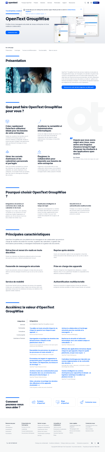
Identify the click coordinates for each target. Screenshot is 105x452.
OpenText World (57, 431)
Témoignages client (74, 428)
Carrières (8, 425)
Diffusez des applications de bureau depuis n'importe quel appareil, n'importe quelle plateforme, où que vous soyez (76, 351)
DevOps (40, 435)
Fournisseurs (9, 433)
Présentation (9, 50)
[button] (26, 2)
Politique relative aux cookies (68, 443)
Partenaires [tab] (21, 328)
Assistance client (90, 430)
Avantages (17, 50)
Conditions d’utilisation (54, 443)
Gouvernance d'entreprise (28, 433)
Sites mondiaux (89, 428)
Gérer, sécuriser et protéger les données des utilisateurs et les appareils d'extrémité (43, 383)
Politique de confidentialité (41, 443)
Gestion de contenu (42, 431)
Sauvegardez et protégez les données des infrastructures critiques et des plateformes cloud (44, 340)
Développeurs (9, 427)
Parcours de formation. (75, 430)
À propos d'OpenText (41, 402)
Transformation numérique (44, 433)
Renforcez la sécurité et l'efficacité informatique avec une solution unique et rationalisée (76, 340)
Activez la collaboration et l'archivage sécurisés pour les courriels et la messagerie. (74, 330)
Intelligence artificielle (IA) (44, 427)
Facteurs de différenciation (29, 50)
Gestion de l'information (43, 425)
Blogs (55, 435)
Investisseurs (9, 429)
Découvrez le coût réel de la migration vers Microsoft (79, 87)
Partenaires (8, 431)
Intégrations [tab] (21, 321)
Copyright (53, 446)
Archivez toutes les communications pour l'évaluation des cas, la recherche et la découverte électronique (44, 373)
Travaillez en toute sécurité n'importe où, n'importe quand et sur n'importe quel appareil (44, 330)
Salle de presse (57, 427)
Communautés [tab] (21, 335)
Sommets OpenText (58, 433)
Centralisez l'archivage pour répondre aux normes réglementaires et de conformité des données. (76, 361)
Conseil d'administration (27, 431)
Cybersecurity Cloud (42, 429)
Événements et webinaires (60, 429)
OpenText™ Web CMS (94, 446)
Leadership (24, 429)
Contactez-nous (12, 32)
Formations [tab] (22, 331)
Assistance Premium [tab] (19, 338)
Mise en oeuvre (53, 50)
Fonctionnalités (43, 50)
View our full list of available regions (35, 13)
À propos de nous (26, 427)
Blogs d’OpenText (65, 402)
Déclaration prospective (82, 443)
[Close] (81, 9)
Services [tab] (22, 324)
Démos (71, 432)
